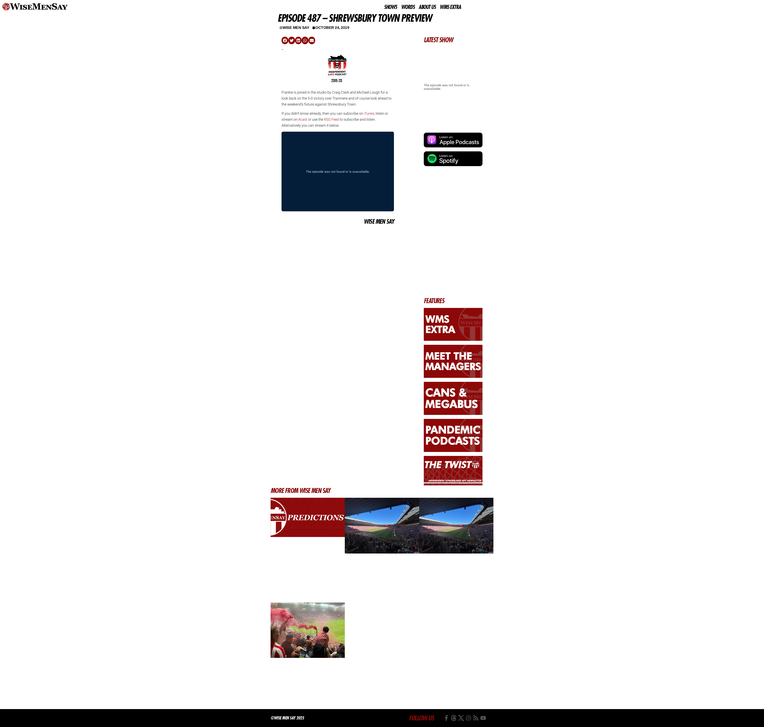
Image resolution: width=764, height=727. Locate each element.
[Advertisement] (338, 255)
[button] (285, 40)
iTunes (369, 113)
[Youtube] (483, 718)
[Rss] (476, 718)
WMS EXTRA (450, 7)
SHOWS (390, 7)
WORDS (408, 7)
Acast (302, 119)
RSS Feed (331, 119)
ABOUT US (427, 7)
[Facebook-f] (446, 718)
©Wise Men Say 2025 (287, 717)
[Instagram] (468, 718)
